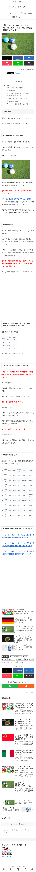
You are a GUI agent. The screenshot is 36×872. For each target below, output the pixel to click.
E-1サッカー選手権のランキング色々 (18, 104)
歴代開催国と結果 (12, 101)
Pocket (17, 73)
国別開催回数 (11, 90)
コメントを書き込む (18, 824)
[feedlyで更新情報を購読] (10, 686)
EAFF (26, 656)
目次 (15, 81)
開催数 (21, 662)
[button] (29, 63)
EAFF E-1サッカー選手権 (15, 88)
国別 (32, 659)
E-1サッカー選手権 (17, 656)
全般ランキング (6, 856)
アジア (5, 659)
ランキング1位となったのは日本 (17, 98)
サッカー (8, 85)
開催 (16, 662)
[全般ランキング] (7, 854)
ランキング (20, 659)
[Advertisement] (18, 297)
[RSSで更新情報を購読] (26, 686)
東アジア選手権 (8, 662)
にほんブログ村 (7, 851)
